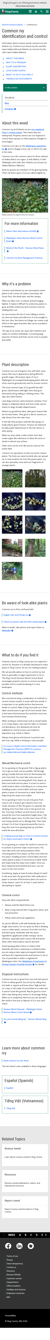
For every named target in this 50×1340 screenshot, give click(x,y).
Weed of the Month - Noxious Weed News (25, 248)
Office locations (14, 1286)
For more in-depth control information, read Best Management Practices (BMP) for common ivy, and (25, 749)
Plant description (16, 66)
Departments (12, 1282)
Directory (11, 1271)
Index (11, 1234)
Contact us (11, 1267)
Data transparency (15, 1263)
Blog (7, 103)
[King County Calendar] (30, 11)
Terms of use (12, 1256)
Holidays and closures (16, 1289)
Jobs (8, 1297)
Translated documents (19, 79)
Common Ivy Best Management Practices (24, 258)
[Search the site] (41, 11)
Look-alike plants (16, 70)
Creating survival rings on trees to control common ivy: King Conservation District (25, 837)
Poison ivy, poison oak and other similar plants (23, 622)
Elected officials (14, 1274)
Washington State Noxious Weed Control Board (24, 239)
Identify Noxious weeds (12, 25)
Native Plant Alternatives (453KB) (21, 231)
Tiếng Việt (10, 1108)
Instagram (9, 109)
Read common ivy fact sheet (16, 1060)
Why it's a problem (16, 62)
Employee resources (15, 1293)
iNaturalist (6, 630)
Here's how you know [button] (25, 6)
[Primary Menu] (47, 11)
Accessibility (10, 1315)
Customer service (14, 1278)
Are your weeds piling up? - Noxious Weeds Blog (24, 1019)
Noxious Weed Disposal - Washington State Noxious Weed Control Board (22, 1010)
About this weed (15, 58)
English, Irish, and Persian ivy (15, 615)
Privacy (10, 1260)
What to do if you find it (19, 74)
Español (9, 1088)
